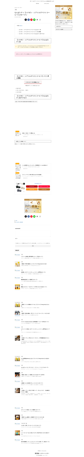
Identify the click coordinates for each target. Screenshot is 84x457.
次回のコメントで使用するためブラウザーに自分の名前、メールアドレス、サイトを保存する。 (33, 243)
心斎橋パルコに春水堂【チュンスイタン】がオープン (32, 383)
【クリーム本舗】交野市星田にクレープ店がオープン (32, 256)
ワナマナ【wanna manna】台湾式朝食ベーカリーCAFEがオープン (35, 321)
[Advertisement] (33, 65)
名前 (16, 238)
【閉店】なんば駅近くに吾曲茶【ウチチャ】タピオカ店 (32, 417)
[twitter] (26, 20)
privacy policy (46, 3)
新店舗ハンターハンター (42, 453)
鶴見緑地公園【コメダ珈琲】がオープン (29, 279)
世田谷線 (37, 3)
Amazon (31, 189)
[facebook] (28, 20)
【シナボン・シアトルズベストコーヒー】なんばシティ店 (30, 29)
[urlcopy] (40, 20)
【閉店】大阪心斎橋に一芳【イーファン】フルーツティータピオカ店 (35, 313)
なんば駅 (17, 222)
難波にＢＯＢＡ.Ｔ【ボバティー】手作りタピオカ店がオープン (34, 286)
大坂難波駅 (21, 222)
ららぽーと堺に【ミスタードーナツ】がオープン (31, 425)
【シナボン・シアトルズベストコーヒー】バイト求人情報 (30, 31)
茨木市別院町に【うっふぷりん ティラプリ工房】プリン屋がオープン (35, 441)
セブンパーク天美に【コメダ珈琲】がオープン (30, 409)
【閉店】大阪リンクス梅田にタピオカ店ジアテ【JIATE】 (33, 374)
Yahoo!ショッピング (43, 186)
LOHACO (43, 189)
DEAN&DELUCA (38, 183)
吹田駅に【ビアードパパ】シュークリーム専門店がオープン (33, 272)
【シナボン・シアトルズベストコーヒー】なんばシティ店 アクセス (31, 33)
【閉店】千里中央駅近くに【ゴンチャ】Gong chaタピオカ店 (33, 263)
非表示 (21, 25)
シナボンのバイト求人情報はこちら (32, 82)
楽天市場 (30, 186)
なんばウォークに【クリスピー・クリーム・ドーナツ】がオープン (35, 367)
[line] (34, 20)
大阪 (16, 220)
